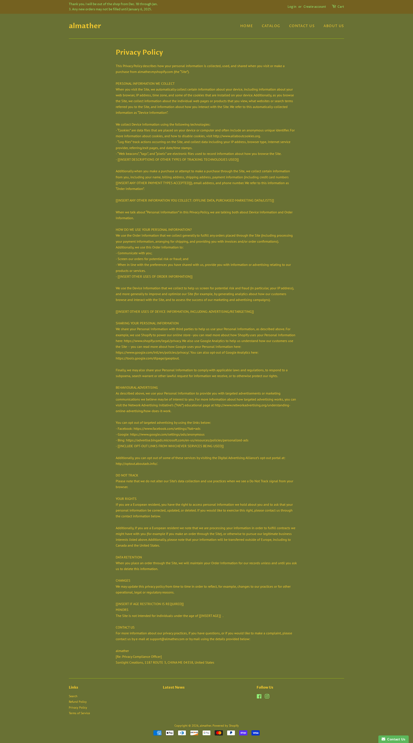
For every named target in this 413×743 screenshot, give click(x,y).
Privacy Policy (78, 707)
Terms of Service (79, 713)
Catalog (271, 26)
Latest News (174, 687)
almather (85, 26)
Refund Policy (78, 702)
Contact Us (302, 26)
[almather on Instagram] (267, 697)
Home (246, 26)
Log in (292, 7)
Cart (340, 7)
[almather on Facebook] (259, 697)
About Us (334, 26)
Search (73, 696)
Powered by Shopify (226, 726)
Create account (315, 7)
